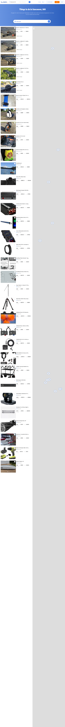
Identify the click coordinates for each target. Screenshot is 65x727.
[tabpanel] (8, 33)
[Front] (4, 2)
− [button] (33, 28)
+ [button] (33, 27)
